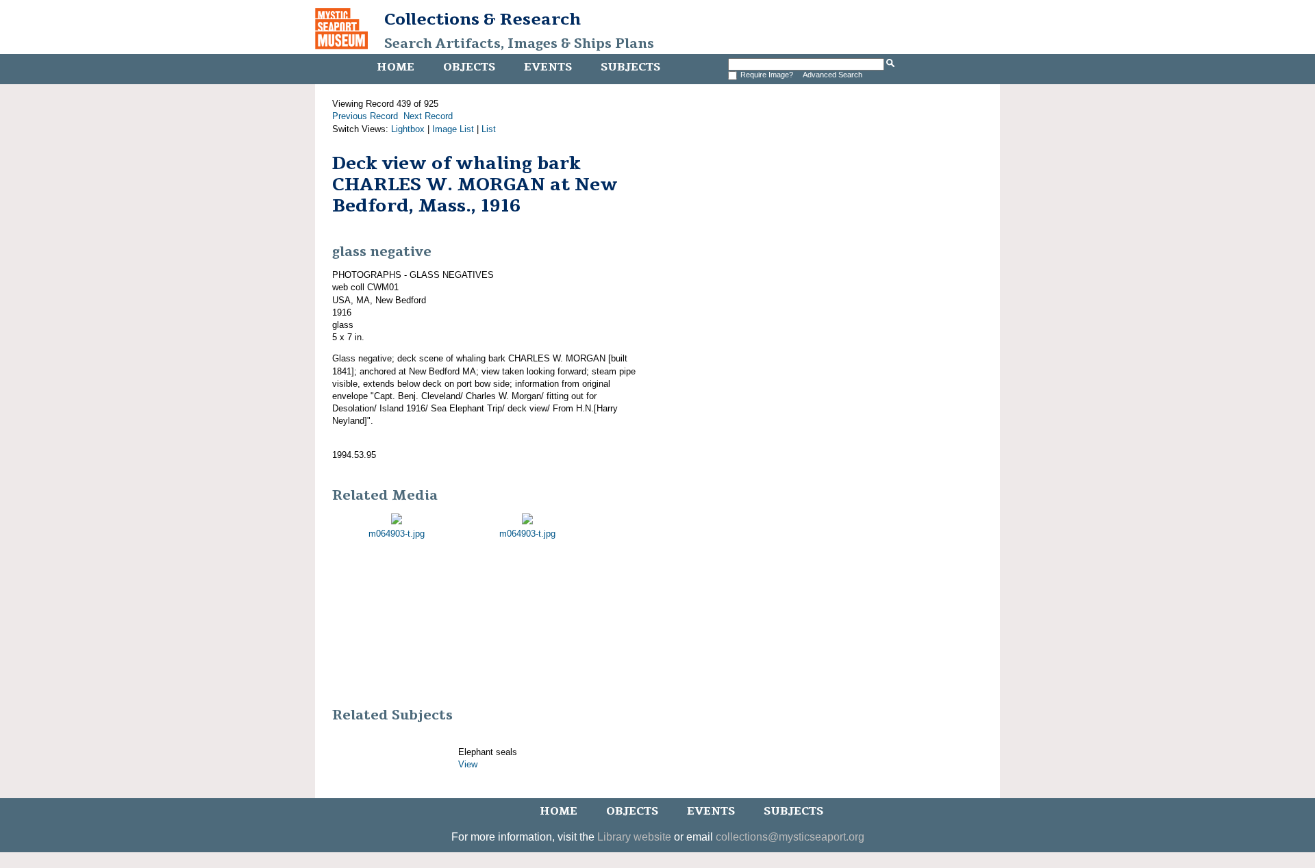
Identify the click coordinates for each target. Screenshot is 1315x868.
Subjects (630, 67)
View (467, 764)
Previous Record (365, 116)
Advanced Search (832, 75)
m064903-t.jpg (396, 533)
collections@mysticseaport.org (790, 837)
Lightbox (408, 129)
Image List (453, 129)
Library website (634, 837)
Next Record (428, 116)
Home (395, 67)
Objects (469, 67)
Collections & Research (482, 19)
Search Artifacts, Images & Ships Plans (519, 44)
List (488, 129)
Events (548, 67)
